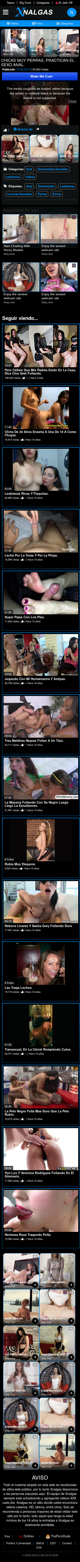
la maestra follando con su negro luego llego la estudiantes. (36, 804)
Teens (10, 2)
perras (42, 194)
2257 (53, 1543)
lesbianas (67, 186)
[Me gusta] (5, 130)
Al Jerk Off (65, 2)
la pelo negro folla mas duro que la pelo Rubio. (37, 1113)
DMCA (40, 1543)
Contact (67, 1543)
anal (29, 186)
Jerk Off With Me (15, 1390)
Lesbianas (13, 177)
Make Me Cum (40, 50)
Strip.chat (8, 54)
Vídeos (14, 23)
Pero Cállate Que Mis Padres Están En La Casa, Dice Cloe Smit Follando (40, 371)
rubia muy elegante (20, 864)
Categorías (66, 23)
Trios (7, 1536)
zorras (56, 194)
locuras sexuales (19, 194)
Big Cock (25, 2)
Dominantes (46, 186)
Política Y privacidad (18, 1543)
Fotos (39, 23)
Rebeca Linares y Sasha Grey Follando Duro (38, 926)
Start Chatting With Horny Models (17, 248)
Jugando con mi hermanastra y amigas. (35, 678)
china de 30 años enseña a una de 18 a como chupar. (40, 433)
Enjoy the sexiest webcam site (14, 50)
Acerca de (25, 129)
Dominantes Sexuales (53, 169)
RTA (39, 1547)
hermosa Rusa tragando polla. (28, 1234)
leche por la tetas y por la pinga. (31, 555)
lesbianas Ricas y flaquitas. (27, 493)
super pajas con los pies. (25, 617)
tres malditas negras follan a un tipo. (34, 740)
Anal (29, 169)
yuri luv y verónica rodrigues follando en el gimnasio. (39, 1174)
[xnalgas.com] (32, 11)
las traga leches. (18, 987)
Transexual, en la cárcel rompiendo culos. (38, 1049)
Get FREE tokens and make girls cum (15, 156)
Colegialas (43, 2)
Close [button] (72, 101)
